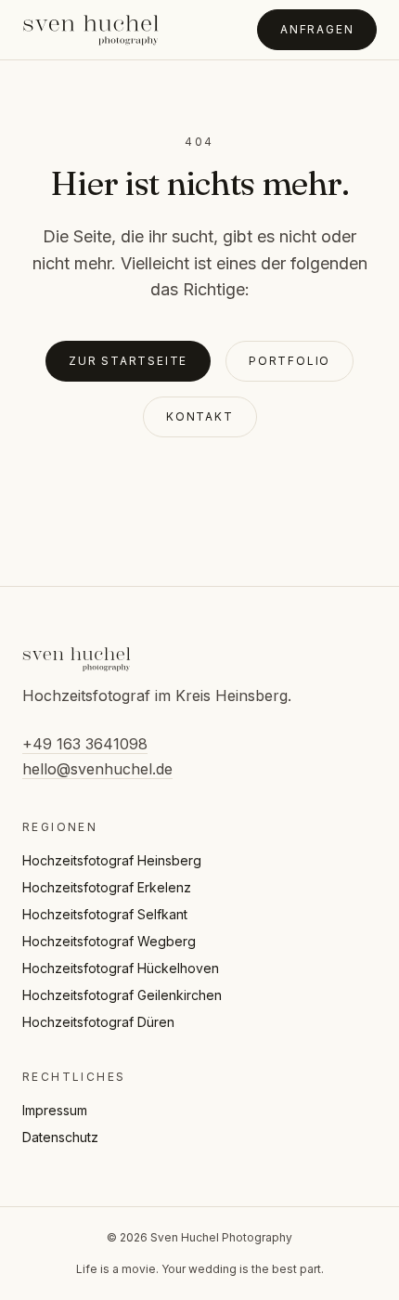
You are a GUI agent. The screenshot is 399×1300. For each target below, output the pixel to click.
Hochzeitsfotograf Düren (98, 1022)
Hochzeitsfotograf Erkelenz (106, 887)
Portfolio (289, 361)
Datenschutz (60, 1137)
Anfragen (317, 29)
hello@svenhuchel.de (97, 769)
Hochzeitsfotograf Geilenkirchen (122, 995)
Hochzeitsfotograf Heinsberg (111, 860)
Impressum (54, 1110)
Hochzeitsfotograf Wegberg (109, 941)
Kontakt (200, 416)
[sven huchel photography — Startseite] (91, 29)
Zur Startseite (128, 361)
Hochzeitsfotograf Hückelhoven (120, 968)
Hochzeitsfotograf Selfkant (104, 914)
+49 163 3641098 (85, 743)
